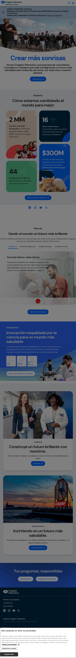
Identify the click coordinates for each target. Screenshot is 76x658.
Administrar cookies (9, 648)
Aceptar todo (9, 654)
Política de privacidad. (9, 644)
